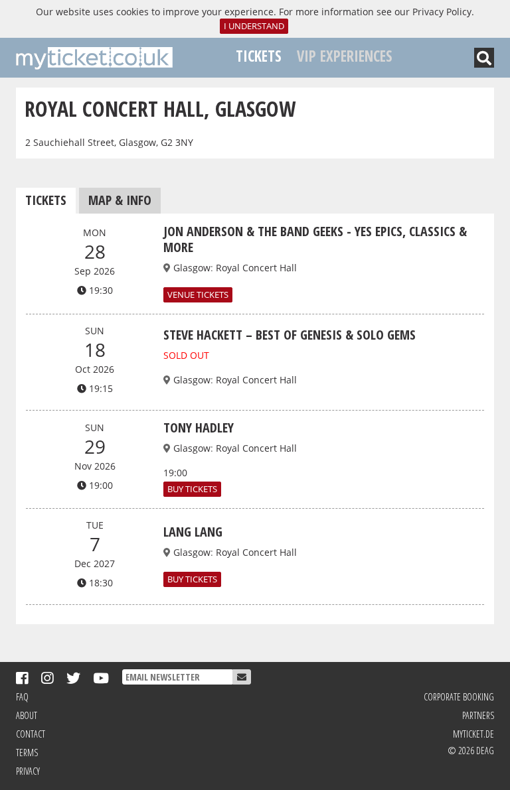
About (26, 715)
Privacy (28, 771)
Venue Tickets (197, 294)
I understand (254, 26)
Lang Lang (192, 532)
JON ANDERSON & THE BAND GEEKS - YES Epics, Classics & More (315, 239)
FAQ (22, 697)
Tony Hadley (198, 427)
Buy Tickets (192, 579)
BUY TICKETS (192, 489)
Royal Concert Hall (256, 267)
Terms (27, 752)
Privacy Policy (441, 11)
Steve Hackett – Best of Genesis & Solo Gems (289, 335)
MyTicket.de (473, 734)
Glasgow (192, 267)
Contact (30, 734)
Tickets (259, 56)
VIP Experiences (344, 56)
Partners (478, 715)
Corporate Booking (459, 697)
